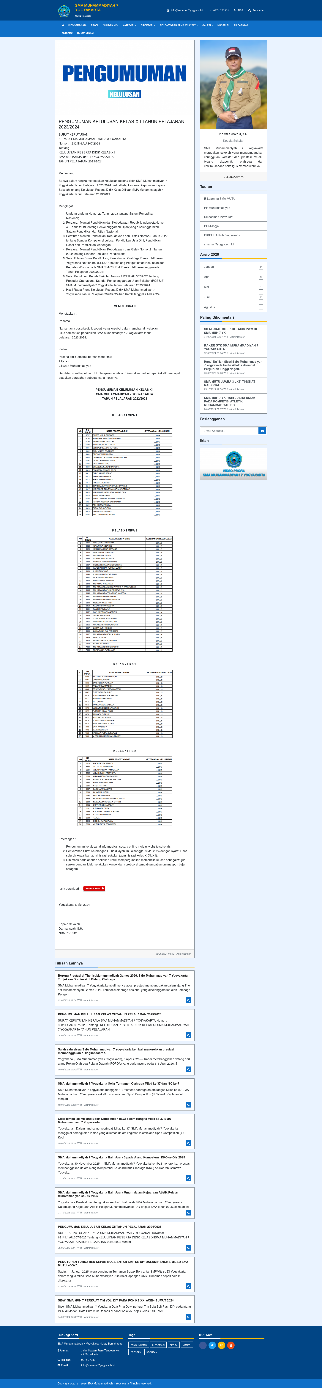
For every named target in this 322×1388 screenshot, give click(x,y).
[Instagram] (222, 1345)
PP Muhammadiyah (217, 208)
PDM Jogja (211, 226)
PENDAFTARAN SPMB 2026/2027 (178, 25)
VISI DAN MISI (110, 25)
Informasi (158, 1345)
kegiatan (151, 1352)
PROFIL (95, 25)
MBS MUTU (223, 25)
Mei (233, 287)
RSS (240, 10)
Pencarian (258, 10)
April (233, 277)
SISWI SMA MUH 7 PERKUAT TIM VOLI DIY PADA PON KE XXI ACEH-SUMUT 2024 (116, 1300)
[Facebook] (204, 1345)
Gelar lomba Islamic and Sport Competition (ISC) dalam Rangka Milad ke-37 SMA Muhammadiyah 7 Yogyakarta (114, 1120)
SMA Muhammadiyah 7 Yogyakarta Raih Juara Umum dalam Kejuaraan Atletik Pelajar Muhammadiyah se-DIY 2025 (118, 1194)
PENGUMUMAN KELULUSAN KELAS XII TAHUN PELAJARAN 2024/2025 (109, 1226)
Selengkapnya (234, 176)
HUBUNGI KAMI (85, 32)
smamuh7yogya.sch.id (219, 244)
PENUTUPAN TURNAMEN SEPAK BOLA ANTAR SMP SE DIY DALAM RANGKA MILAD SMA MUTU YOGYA (123, 1263)
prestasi (135, 1352)
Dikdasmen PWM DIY (218, 217)
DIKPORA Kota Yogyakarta (222, 235)
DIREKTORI (147, 25)
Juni (233, 297)
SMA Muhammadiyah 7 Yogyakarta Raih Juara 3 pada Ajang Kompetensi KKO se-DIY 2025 (121, 1157)
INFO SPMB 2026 (77, 25)
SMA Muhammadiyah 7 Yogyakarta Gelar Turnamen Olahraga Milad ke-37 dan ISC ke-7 (118, 1083)
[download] (94, 888)
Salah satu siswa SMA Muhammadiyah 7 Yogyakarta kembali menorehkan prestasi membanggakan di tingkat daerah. (116, 1051)
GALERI (206, 25)
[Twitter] (213, 1345)
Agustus (233, 307)
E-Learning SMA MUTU (220, 198)
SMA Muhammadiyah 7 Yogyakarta (108, 1383)
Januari (233, 266)
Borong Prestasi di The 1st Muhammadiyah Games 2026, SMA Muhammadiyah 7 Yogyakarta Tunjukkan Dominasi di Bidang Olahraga (123, 977)
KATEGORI (128, 25)
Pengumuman (138, 1345)
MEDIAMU (67, 32)
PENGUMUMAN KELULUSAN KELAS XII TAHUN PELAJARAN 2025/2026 (109, 1014)
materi (187, 1345)
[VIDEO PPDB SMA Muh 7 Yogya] (233, 464)
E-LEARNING (241, 25)
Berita (174, 1345)
